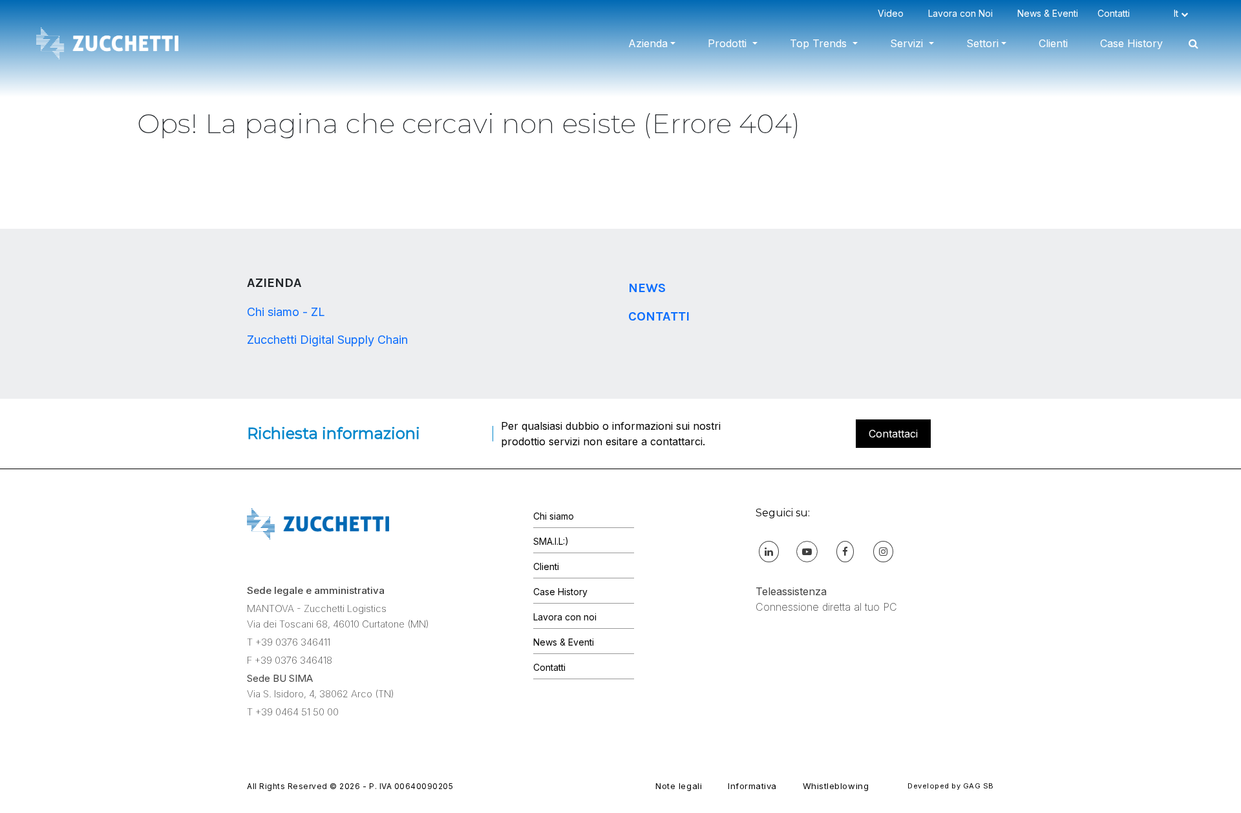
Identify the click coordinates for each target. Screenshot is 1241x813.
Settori (982, 43)
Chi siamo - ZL (286, 312)
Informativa (752, 786)
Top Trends (820, 43)
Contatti (1116, 13)
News (647, 287)
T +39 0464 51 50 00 (293, 712)
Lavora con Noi (963, 13)
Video (893, 13)
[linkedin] (769, 551)
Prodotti (729, 43)
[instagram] (883, 551)
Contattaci (893, 433)
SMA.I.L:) (551, 541)
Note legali (678, 786)
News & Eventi (1047, 13)
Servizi (908, 43)
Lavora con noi (565, 616)
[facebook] (845, 551)
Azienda (648, 43)
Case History (1131, 43)
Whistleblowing (836, 786)
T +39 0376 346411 (288, 642)
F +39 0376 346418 (289, 660)
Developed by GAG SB (950, 785)
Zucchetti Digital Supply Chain (327, 339)
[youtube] (807, 551)
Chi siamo (553, 516)
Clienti (1053, 43)
